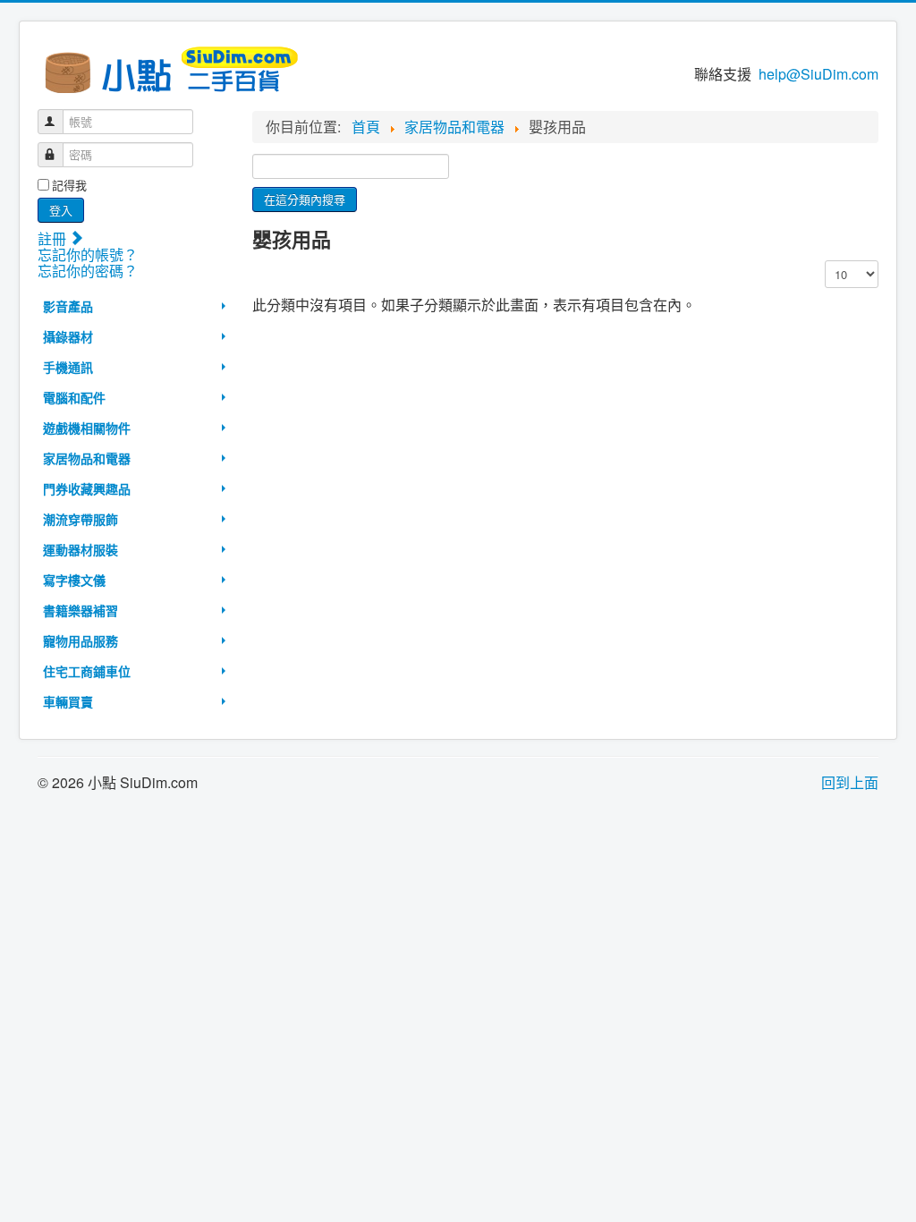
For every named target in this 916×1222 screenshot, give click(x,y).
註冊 (54, 238)
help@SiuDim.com (818, 74)
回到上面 (849, 782)
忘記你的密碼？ (88, 270)
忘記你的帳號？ (88, 254)
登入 (60, 209)
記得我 (69, 185)
